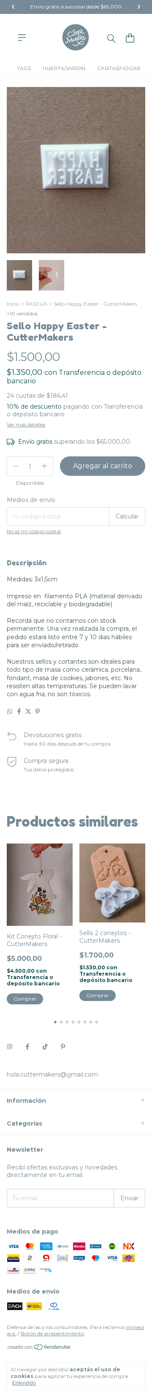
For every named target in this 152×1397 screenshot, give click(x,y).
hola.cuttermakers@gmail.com (52, 1074)
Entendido (24, 1383)
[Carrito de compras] (130, 38)
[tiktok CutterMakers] (45, 1046)
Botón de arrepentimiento (52, 1333)
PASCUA (36, 304)
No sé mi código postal (34, 531)
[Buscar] (111, 38)
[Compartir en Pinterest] (38, 711)
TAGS (24, 68)
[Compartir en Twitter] (28, 711)
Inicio (13, 304)
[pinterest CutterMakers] (63, 1046)
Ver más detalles (26, 424)
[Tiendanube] (39, 1348)
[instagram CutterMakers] (10, 1046)
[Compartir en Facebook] (19, 711)
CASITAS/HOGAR (119, 68)
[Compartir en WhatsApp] (10, 711)
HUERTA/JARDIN (64, 68)
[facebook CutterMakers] (27, 1046)
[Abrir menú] (22, 38)
